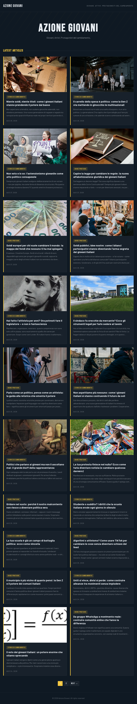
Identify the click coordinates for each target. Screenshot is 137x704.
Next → (74, 683)
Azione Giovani (13, 6)
